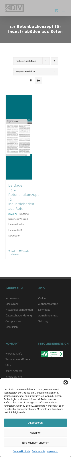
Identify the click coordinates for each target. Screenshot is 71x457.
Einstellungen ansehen (35, 442)
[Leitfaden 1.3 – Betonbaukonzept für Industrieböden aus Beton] (19, 137)
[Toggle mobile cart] (56, 10)
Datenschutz (38, 451)
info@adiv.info (13, 376)
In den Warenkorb (14, 253)
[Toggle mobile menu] (64, 10)
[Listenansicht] (38, 80)
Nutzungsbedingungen (19, 309)
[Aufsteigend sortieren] (54, 61)
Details (25, 251)
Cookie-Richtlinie (21, 451)
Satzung (43, 321)
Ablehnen (35, 432)
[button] (65, 382)
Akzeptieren (35, 422)
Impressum (52, 451)
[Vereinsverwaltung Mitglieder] (52, 353)
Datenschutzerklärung (18, 315)
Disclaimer (11, 303)
